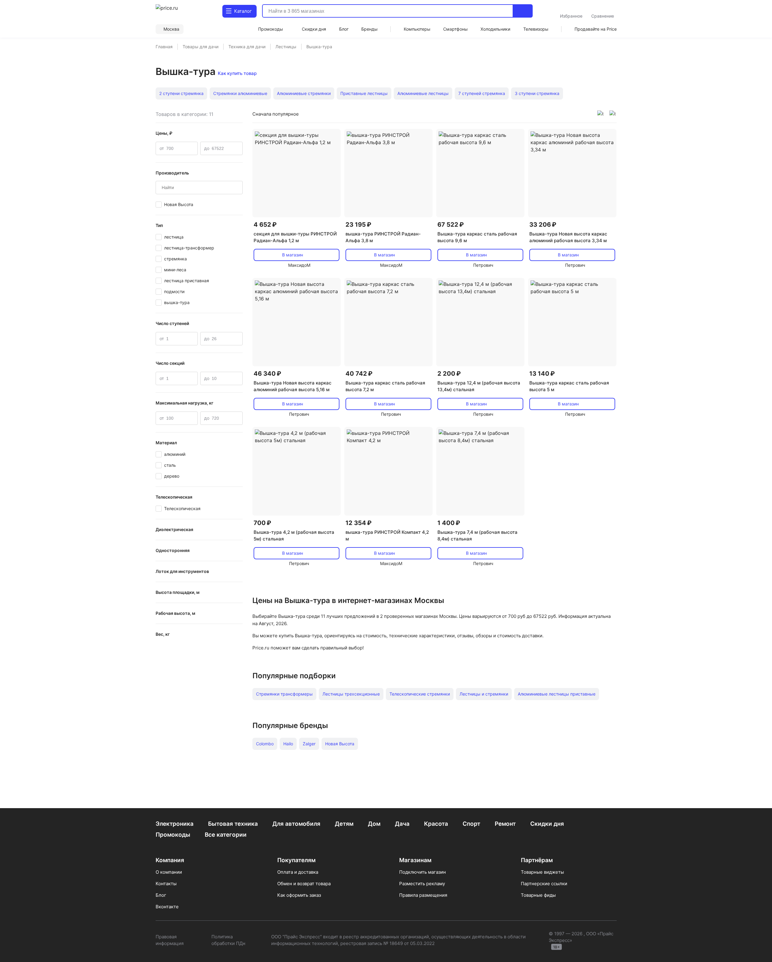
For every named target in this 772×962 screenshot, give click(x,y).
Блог (161, 895)
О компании (169, 872)
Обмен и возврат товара (304, 883)
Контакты (166, 883)
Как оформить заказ (299, 895)
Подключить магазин (422, 872)
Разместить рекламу (422, 883)
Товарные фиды (538, 895)
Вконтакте (167, 906)
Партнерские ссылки (544, 883)
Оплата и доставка (297, 872)
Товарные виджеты (542, 872)
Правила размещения (423, 895)
